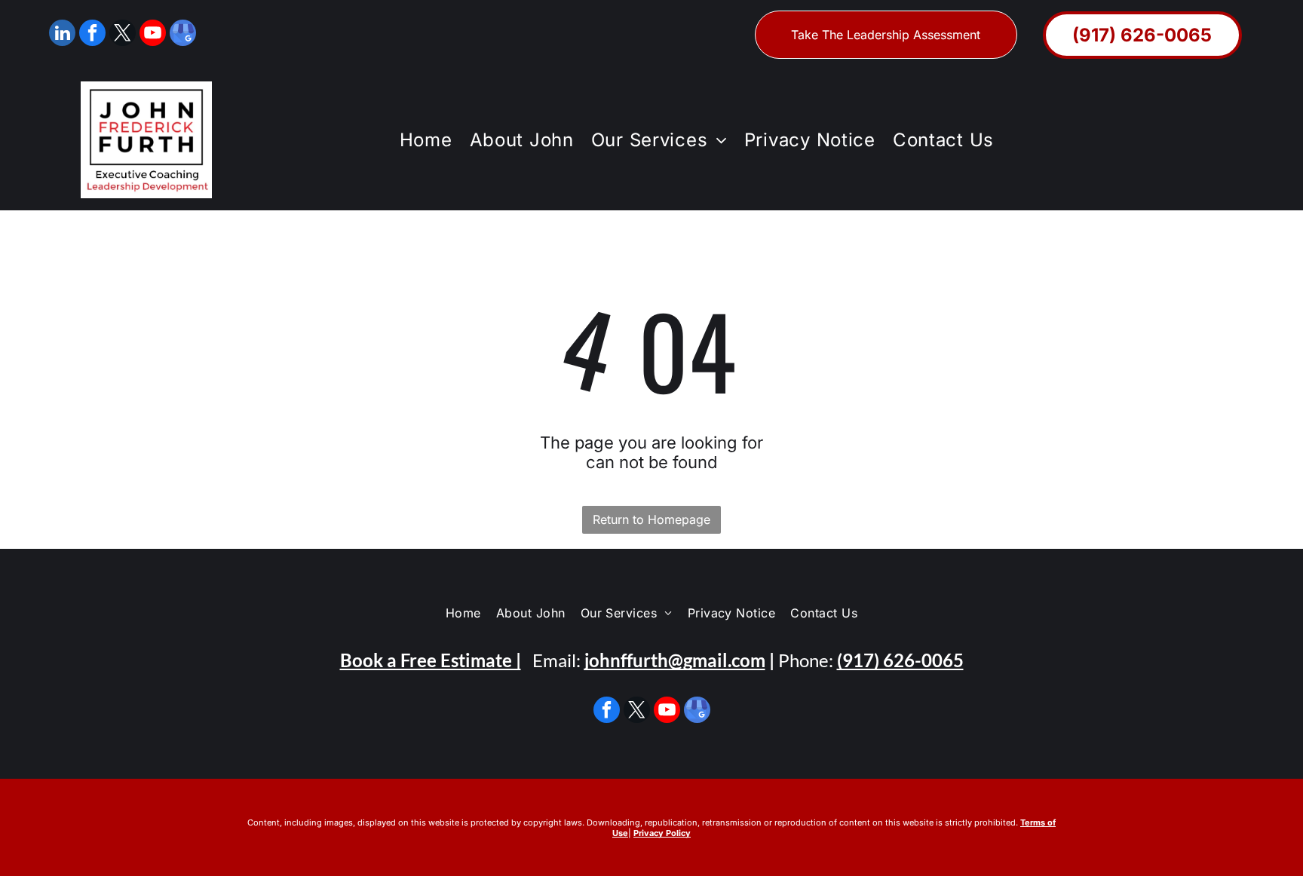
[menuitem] (423, 140)
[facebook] (92, 35)
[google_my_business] (183, 35)
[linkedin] (62, 35)
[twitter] (122, 35)
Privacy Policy (662, 833)
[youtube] (152, 35)
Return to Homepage (651, 519)
